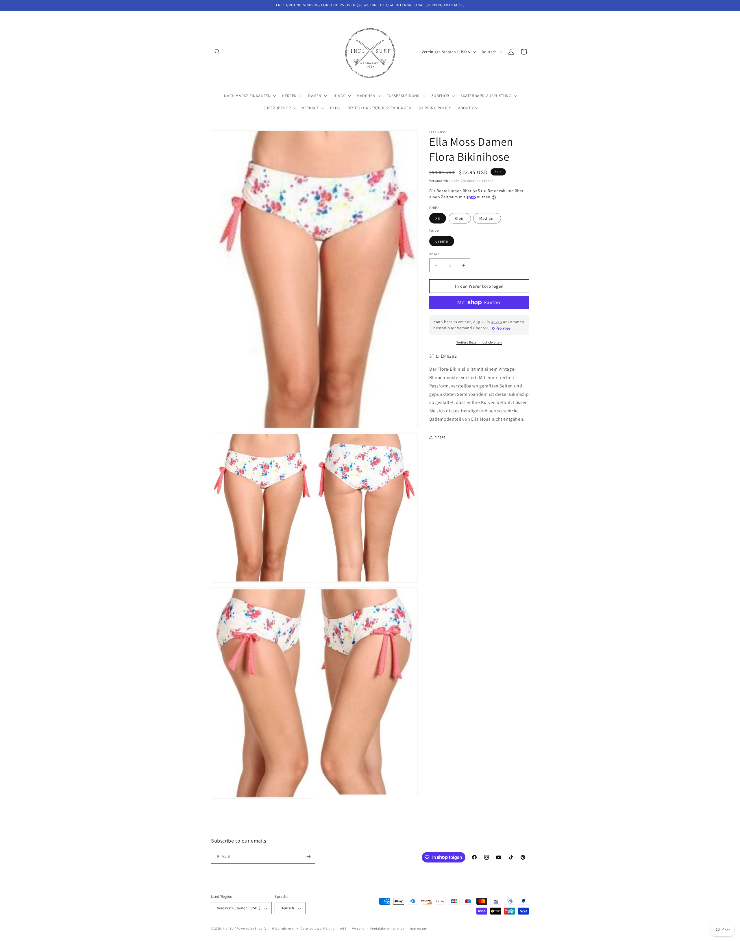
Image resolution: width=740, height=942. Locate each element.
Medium (487, 218)
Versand (436, 180)
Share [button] (440, 436)
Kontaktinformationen (387, 928)
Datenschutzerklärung (317, 928)
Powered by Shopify (252, 929)
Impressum (418, 928)
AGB (343, 928)
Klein (460, 218)
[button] (217, 51)
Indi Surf (229, 929)
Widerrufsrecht (283, 928)
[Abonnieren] (308, 856)
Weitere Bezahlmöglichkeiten (479, 342)
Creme (441, 241)
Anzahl (434, 254)
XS (437, 218)
